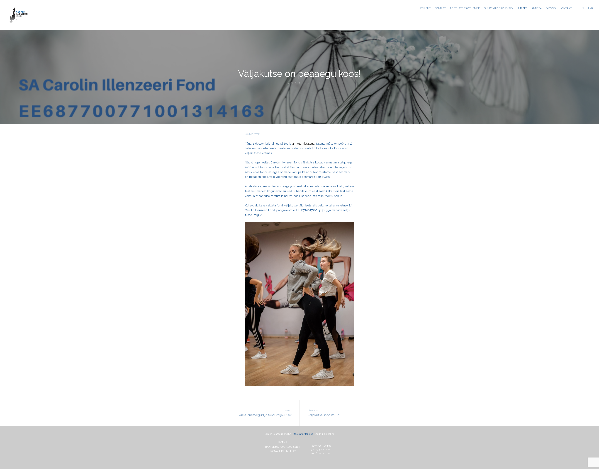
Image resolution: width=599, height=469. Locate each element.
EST (582, 8)
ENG (590, 8)
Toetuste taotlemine (465, 8)
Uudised (522, 8)
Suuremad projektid (498, 8)
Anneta (536, 8)
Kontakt (566, 8)
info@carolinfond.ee (303, 434)
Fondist (440, 8)
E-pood (551, 8)
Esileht (425, 8)
